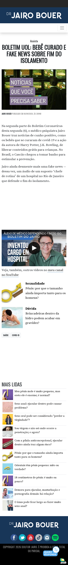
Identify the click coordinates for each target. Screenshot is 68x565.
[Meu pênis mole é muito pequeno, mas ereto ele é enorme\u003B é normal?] (7, 394)
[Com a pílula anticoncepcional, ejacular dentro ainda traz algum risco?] (7, 443)
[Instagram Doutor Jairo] (46, 537)
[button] (51, 551)
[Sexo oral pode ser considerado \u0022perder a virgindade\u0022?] (7, 419)
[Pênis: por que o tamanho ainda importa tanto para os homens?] (7, 456)
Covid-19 (15, 335)
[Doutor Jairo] (34, 15)
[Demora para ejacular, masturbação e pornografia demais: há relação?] (7, 493)
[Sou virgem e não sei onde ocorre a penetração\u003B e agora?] (7, 431)
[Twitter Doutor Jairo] (21, 537)
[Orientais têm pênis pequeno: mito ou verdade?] (7, 468)
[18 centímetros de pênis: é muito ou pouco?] (7, 480)
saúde (5, 335)
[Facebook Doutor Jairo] (13, 537)
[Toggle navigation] (62, 28)
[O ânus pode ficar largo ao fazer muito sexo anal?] (7, 505)
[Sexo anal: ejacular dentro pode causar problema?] (7, 406)
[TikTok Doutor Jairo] (38, 537)
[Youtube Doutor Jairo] (30, 537)
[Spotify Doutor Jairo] (55, 537)
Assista (34, 41)
